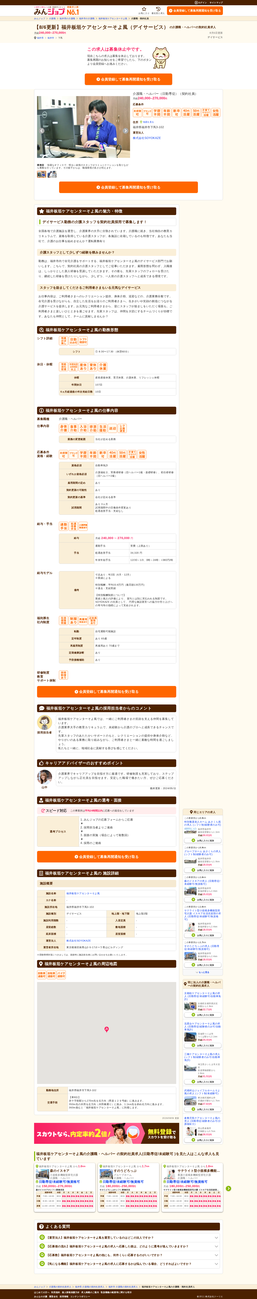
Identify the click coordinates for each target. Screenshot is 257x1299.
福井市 (51, 38)
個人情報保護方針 (71, 1292)
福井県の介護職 (67, 18)
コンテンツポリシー (80, 1297)
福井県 (40, 38)
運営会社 (53, 1297)
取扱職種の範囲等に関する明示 (116, 1292)
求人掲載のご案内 (90, 1292)
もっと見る (204, 972)
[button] (106, 1030)
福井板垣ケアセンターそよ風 (113, 18)
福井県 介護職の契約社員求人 (90, 1287)
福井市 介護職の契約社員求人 (123, 1287)
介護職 (52, 18)
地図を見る (148, 122)
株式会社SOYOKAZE (147, 137)
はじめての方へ (41, 1292)
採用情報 (64, 1297)
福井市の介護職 (87, 18)
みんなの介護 (40, 1297)
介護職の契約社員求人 (60, 1287)
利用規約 (55, 1292)
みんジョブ (39, 18)
